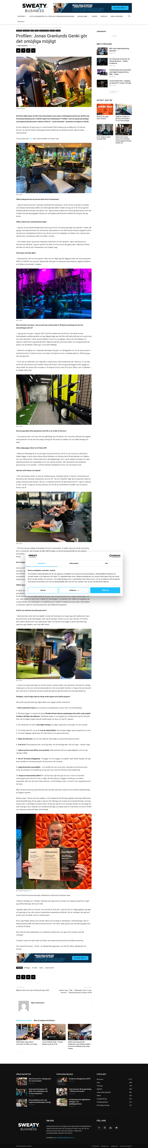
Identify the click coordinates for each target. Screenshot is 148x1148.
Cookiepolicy (95, 1146)
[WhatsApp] (28, 50)
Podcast (103, 16)
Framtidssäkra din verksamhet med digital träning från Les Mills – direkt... (120, 72)
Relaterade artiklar (24, 1020)
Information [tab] (74, 563)
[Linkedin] (18, 50)
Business (24, 27)
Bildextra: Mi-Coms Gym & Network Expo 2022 (32, 990)
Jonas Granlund (49, 968)
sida (30, 890)
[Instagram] (105, 1128)
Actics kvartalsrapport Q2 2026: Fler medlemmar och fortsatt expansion (38, 1091)
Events (94, 16)
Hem (17, 27)
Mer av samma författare (44, 1020)
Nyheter (21, 16)
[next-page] (101, 147)
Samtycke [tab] (41, 563)
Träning (58, 30)
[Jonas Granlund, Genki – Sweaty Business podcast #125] (54, 1032)
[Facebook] (23, 50)
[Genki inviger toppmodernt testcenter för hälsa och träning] (28, 1032)
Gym (32, 30)
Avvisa (42, 590)
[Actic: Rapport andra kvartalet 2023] (105, 129)
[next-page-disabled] (21, 1052)
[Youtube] (116, 1128)
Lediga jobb (82, 16)
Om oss (21, 21)
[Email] (33, 50)
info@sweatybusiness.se (65, 1138)
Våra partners (117, 16)
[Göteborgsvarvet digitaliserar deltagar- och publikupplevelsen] (61, 1102)
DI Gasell (34, 968)
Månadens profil (44, 30)
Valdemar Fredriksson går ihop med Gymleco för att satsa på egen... (123, 118)
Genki (30, 139)
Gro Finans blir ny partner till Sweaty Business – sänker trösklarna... (119, 61)
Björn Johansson (23, 45)
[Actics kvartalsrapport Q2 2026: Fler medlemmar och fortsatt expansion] (21, 1092)
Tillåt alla (105, 590)
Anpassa (72, 590)
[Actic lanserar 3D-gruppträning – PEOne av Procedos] (61, 1092)
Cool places (26, 30)
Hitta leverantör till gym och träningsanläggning (51, 16)
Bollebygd (27, 968)
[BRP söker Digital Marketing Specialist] (102, 51)
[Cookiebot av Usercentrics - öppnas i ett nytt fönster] (110, 556)
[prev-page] (17, 1052)
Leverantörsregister (126, 1146)
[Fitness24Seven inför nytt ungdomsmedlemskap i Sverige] (21, 1103)
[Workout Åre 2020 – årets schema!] (105, 109)
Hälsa (36, 30)
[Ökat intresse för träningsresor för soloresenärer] (21, 1081)
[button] (129, 16)
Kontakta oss (105, 1146)
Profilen (52, 30)
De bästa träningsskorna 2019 (79, 1079)
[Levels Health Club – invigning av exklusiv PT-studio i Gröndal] (102, 83)
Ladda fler (114, 92)
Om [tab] (106, 563)
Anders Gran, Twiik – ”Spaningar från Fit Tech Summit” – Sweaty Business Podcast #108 (75, 991)
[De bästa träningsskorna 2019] (61, 1081)
